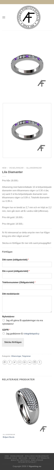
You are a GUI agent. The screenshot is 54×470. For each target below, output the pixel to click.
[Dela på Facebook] (9, 362)
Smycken (23, 458)
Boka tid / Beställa (20, 460)
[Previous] (4, 96)
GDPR (6, 330)
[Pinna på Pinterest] (24, 362)
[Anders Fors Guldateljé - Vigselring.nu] (28, 17)
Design (32, 458)
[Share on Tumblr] (39, 362)
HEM (7, 456)
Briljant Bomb (8, 437)
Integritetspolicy (27, 462)
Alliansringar (34, 168)
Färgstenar (26, 356)
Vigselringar (16, 168)
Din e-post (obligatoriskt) (15, 271)
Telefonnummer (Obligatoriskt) (18, 282)
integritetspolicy (31, 333)
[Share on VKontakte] (29, 362)
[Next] (12, 96)
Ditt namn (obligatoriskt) (15, 259)
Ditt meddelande (10, 294)
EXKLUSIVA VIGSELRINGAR (37, 456)
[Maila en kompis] (19, 362)
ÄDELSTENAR (37, 460)
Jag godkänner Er (22, 333)
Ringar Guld (11, 458)
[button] (3, 17)
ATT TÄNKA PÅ (43, 458)
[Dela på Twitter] (14, 362)
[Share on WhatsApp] (4, 362)
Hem (4, 168)
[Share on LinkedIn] (34, 362)
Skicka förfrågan (13, 342)
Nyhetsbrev (8, 316)
